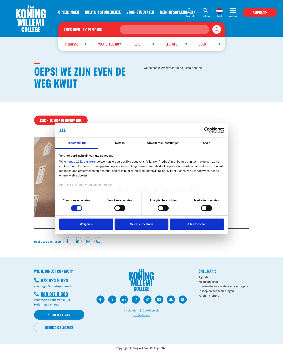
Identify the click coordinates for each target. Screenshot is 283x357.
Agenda (203, 277)
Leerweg (171, 43)
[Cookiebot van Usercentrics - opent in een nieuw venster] (207, 130)
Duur (202, 43)
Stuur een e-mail (59, 314)
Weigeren (86, 224)
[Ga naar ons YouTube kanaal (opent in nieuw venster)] (159, 299)
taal (219, 16)
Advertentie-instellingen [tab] (163, 142)
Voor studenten (140, 12)
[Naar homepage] (31, 18)
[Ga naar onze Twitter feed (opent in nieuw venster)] (112, 299)
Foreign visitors (209, 295)
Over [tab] (206, 142)
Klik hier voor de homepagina (61, 120)
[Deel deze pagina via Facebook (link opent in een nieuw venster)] (67, 241)
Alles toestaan (196, 224)
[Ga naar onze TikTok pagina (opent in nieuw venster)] (147, 299)
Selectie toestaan (141, 224)
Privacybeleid (141, 315)
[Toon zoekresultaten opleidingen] (216, 29)
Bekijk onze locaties (59, 327)
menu (233, 16)
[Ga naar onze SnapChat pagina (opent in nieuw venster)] (171, 299)
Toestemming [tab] (76, 142)
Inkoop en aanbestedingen (216, 291)
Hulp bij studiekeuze (103, 12)
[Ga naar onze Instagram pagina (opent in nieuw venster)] (136, 299)
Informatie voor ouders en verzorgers (223, 286)
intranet (189, 16)
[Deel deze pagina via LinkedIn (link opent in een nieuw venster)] (78, 241)
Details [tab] (120, 142)
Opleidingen (68, 12)
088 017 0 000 (51, 294)
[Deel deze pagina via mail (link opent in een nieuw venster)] (98, 241)
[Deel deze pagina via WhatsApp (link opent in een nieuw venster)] (88, 241)
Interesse (71, 43)
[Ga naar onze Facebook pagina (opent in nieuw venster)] (100, 299)
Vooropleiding (108, 43)
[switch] (119, 208)
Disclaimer (131, 310)
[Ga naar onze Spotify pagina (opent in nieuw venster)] (183, 299)
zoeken (205, 16)
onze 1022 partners (82, 161)
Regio (136, 43)
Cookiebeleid (151, 310)
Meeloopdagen (208, 282)
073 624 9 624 (51, 280)
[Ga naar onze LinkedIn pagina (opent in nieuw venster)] (124, 299)
